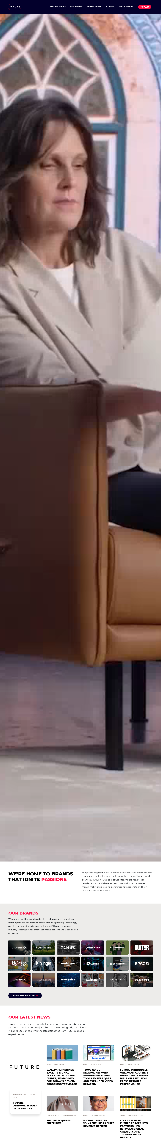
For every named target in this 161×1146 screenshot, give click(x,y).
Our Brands (76, 7)
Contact (144, 7)
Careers (110, 7)
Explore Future (58, 7)
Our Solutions (94, 7)
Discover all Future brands (23, 995)
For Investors (126, 7)
